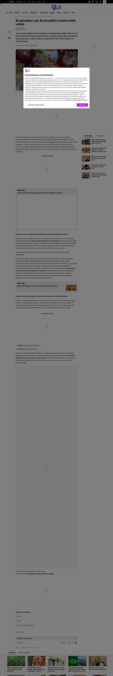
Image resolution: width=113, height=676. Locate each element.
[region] (56, 88)
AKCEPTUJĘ (82, 105)
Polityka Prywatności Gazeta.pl (74, 100)
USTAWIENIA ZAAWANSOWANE (36, 105)
